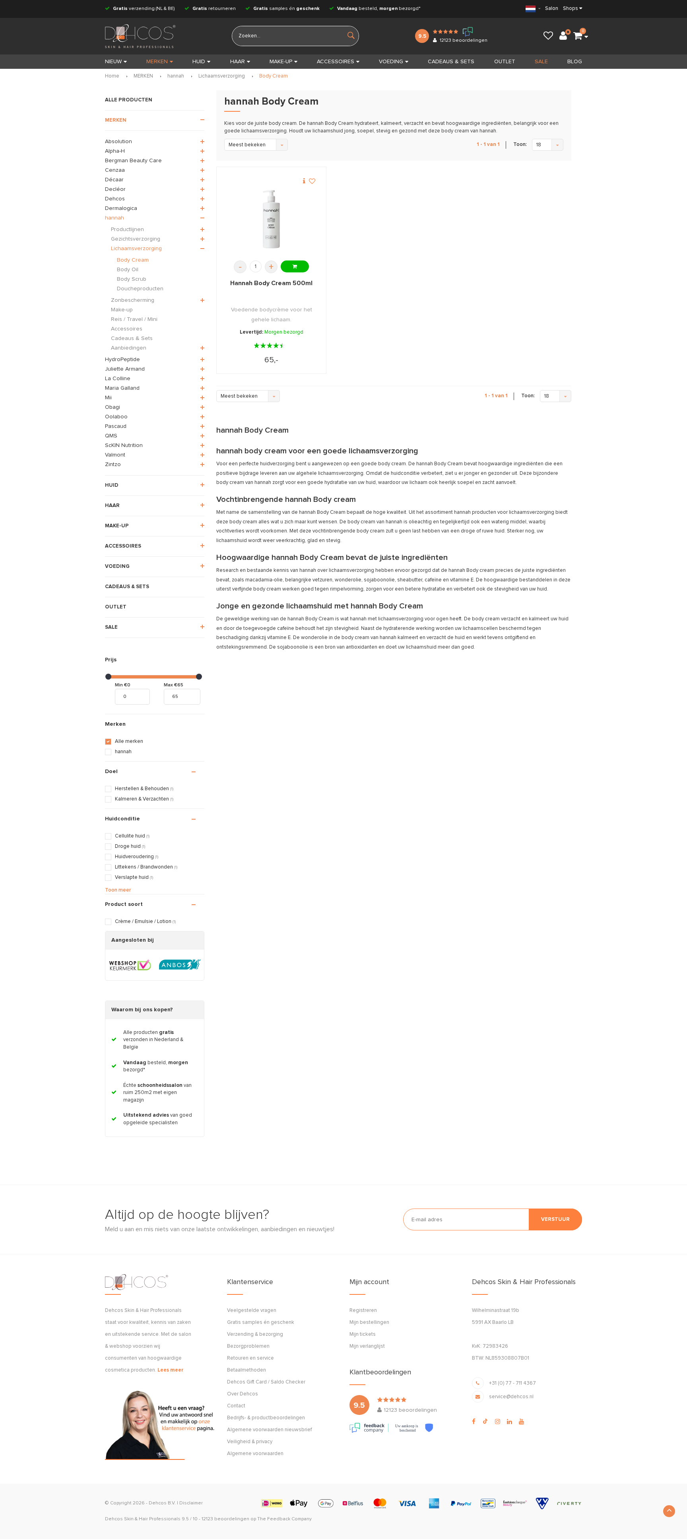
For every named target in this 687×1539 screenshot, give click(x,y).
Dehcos (115, 199)
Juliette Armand (125, 369)
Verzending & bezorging (255, 1334)
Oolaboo (116, 417)
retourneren (214, 8)
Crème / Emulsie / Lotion (145, 921)
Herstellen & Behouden (144, 788)
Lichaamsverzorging (221, 76)
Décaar (114, 180)
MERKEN (157, 61)
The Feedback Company (284, 1519)
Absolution (118, 141)
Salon (551, 8)
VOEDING (391, 61)
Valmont (115, 455)
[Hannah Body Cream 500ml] (271, 219)
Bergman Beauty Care (133, 160)
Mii (108, 397)
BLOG (574, 61)
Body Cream (273, 76)
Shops (570, 8)
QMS (111, 436)
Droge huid (130, 846)
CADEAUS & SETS (451, 61)
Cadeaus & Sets (132, 338)
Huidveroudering (136, 856)
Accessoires (126, 329)
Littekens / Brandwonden (146, 867)
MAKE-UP (281, 61)
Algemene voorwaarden (255, 1453)
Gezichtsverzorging (135, 239)
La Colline (117, 378)
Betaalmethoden (246, 1370)
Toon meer (118, 890)
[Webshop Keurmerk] (130, 965)
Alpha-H (115, 151)
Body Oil (127, 269)
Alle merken (129, 741)
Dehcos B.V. (162, 1503)
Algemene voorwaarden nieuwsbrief (269, 1429)
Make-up (122, 310)
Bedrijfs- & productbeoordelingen (266, 1417)
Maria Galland (122, 388)
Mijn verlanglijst (367, 1346)
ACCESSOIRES (335, 61)
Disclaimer (191, 1503)
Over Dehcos (242, 1394)
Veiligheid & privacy (249, 1441)
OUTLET (504, 61)
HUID (198, 61)
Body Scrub (131, 279)
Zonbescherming (132, 300)
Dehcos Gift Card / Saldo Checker (266, 1382)
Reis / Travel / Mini (134, 319)
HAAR (237, 61)
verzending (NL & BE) (144, 8)
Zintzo (113, 464)
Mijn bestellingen (369, 1322)
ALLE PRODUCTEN (128, 100)
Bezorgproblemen (248, 1346)
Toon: (520, 144)
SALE (541, 61)
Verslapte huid (134, 877)
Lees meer (170, 1370)
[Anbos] (180, 965)
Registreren (363, 1310)
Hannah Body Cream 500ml (271, 283)
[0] (577, 36)
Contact (236, 1406)
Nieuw (113, 61)
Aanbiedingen (128, 348)
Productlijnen (127, 229)
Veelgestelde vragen (251, 1310)
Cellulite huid (132, 836)
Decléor (115, 189)
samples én (286, 8)
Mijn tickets (362, 1334)
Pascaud (115, 426)
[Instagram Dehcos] (497, 1422)
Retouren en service (250, 1358)
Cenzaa (115, 170)
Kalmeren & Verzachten (144, 799)
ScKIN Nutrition (124, 445)
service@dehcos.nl (511, 1396)
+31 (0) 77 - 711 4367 (512, 1383)
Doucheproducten (140, 288)
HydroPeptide (122, 359)
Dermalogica (121, 208)
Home (112, 76)
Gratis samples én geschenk (260, 1322)
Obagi (112, 407)
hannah (175, 76)
